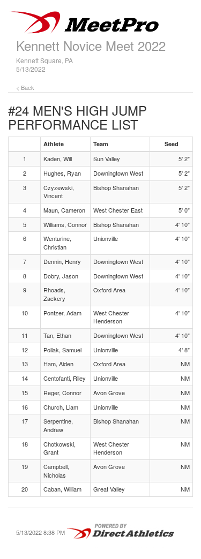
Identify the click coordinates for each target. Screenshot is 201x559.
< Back (25, 87)
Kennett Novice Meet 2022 (91, 45)
